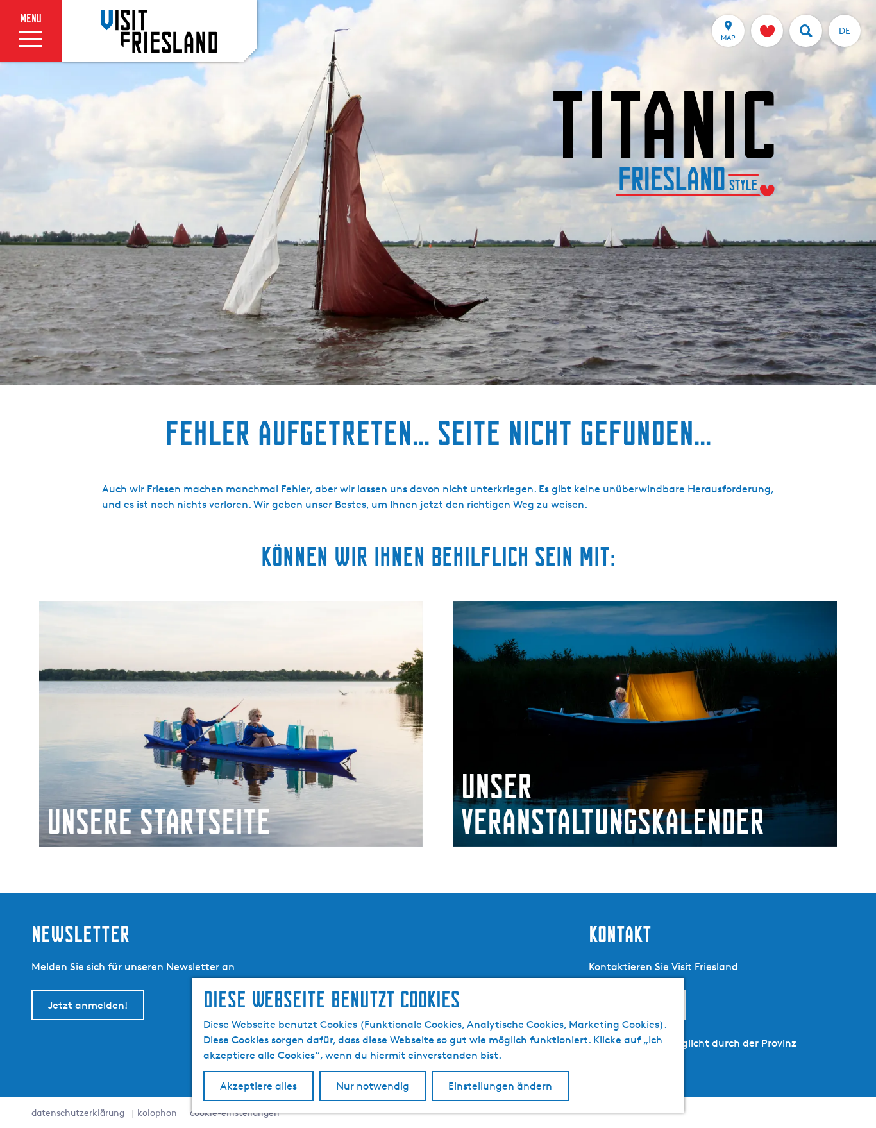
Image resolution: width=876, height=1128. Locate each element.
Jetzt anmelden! (88, 1005)
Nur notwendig (372, 1086)
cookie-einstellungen (235, 1112)
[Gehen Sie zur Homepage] (159, 31)
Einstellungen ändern (500, 1086)
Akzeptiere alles (258, 1086)
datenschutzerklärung (77, 1112)
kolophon (157, 1112)
